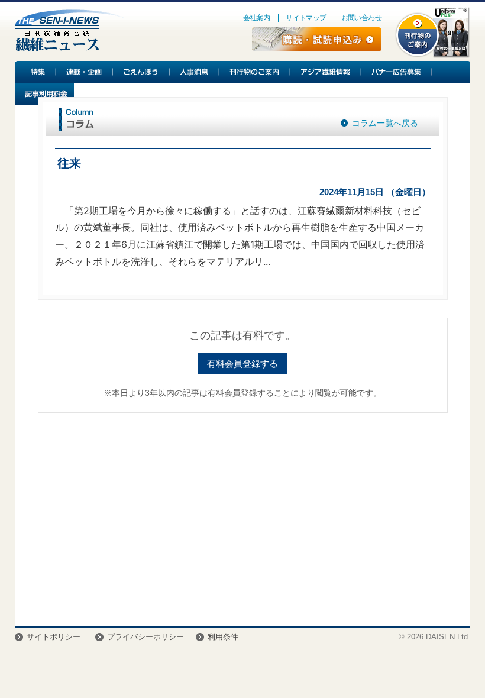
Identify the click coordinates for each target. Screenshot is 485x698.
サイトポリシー (53, 636)
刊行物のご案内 (254, 72)
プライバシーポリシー (145, 636)
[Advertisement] (243, 513)
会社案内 (256, 18)
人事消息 (194, 72)
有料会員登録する (242, 363)
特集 (35, 72)
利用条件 (223, 636)
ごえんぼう (141, 72)
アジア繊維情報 (325, 72)
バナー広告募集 (396, 72)
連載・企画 (84, 72)
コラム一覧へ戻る (385, 123)
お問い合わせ (361, 18)
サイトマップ (306, 18)
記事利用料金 (44, 94)
